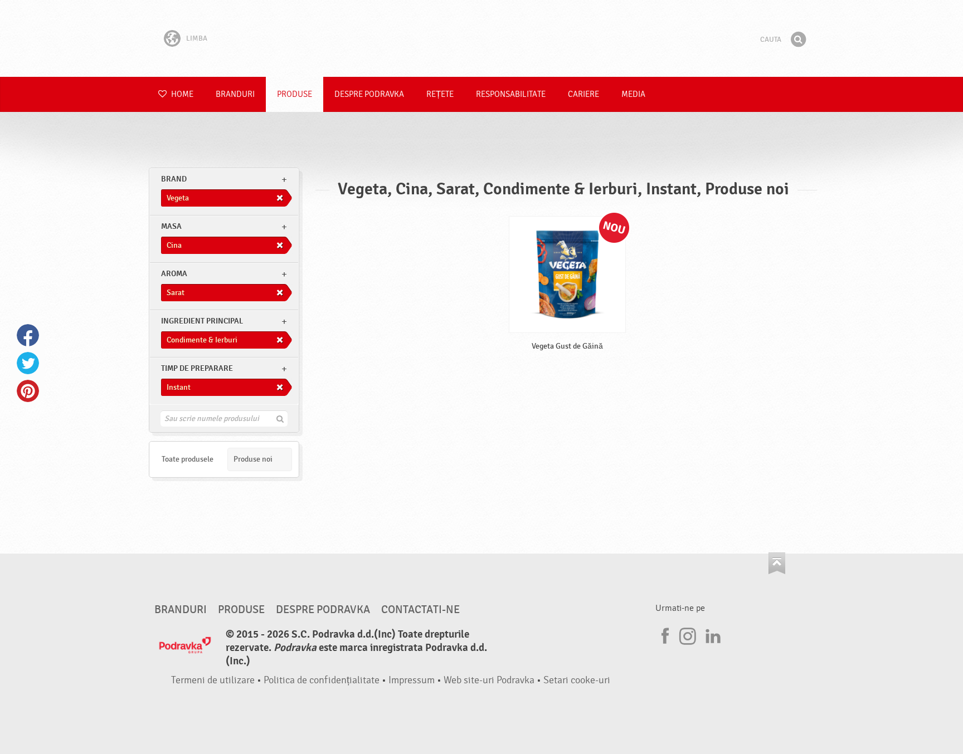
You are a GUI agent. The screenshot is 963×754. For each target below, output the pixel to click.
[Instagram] (687, 634)
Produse (294, 94)
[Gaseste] (798, 39)
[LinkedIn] (711, 634)
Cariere (583, 94)
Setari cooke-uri (576, 680)
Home (181, 94)
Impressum (411, 680)
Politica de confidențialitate (322, 680)
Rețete (440, 94)
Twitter (28, 363)
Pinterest (28, 391)
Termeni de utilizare (213, 680)
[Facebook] (663, 634)
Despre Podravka (369, 94)
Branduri (235, 94)
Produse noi (253, 459)
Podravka (481, 38)
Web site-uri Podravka (489, 680)
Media (633, 94)
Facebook (28, 335)
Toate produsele (187, 459)
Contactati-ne (420, 609)
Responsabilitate (511, 94)
